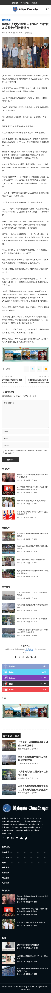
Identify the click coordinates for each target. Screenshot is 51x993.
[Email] (45, 369)
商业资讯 (5, 867)
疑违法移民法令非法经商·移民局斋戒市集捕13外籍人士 (32, 969)
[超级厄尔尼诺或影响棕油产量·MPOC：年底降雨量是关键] (8, 573)
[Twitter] (32, 369)
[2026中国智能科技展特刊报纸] (8, 946)
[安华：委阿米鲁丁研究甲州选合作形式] (8, 561)
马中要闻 (5, 882)
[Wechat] (31, 657)
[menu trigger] (5, 9)
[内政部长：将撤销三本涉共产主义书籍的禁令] (8, 959)
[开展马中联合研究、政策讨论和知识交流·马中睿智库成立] (8, 515)
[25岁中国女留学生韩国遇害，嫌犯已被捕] (8, 620)
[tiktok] (25, 683)
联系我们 (29, 649)
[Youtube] (25, 689)
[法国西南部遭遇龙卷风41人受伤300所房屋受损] (8, 608)
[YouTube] (27, 657)
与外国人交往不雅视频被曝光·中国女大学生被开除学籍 (32, 475)
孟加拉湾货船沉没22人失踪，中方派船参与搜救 (32, 593)
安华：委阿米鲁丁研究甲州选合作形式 (31, 559)
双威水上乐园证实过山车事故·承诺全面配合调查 (32, 547)
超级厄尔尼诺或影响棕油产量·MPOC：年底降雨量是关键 (33, 571)
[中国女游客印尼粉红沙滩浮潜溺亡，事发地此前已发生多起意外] (8, 632)
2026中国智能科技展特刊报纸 (28, 945)
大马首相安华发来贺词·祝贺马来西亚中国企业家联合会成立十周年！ (32, 488)
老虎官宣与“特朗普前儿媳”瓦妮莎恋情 (31, 500)
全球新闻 (5, 857)
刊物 (4, 862)
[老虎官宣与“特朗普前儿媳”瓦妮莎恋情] (8, 502)
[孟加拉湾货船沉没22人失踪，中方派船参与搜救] (8, 595)
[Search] (47, 9)
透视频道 (5, 877)
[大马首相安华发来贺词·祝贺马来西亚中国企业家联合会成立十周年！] (8, 490)
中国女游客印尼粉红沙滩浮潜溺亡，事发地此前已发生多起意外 (32, 630)
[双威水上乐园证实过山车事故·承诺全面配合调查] (8, 549)
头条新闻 (5, 872)
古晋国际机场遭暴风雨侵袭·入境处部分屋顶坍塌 (32, 534)
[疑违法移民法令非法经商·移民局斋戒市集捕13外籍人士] (8, 971)
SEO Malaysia (25, 990)
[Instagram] (24, 657)
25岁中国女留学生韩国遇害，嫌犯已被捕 (32, 618)
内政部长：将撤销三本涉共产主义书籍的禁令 (32, 957)
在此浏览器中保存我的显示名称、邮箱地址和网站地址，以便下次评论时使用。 (27, 452)
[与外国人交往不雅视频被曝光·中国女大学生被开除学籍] (8, 477)
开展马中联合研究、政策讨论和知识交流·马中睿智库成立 (32, 512)
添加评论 (28, 33)
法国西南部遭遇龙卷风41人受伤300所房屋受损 (32, 606)
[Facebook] (26, 369)
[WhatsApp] (39, 369)
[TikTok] (35, 657)
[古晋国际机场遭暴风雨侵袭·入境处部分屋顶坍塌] (8, 536)
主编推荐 (6, 20)
